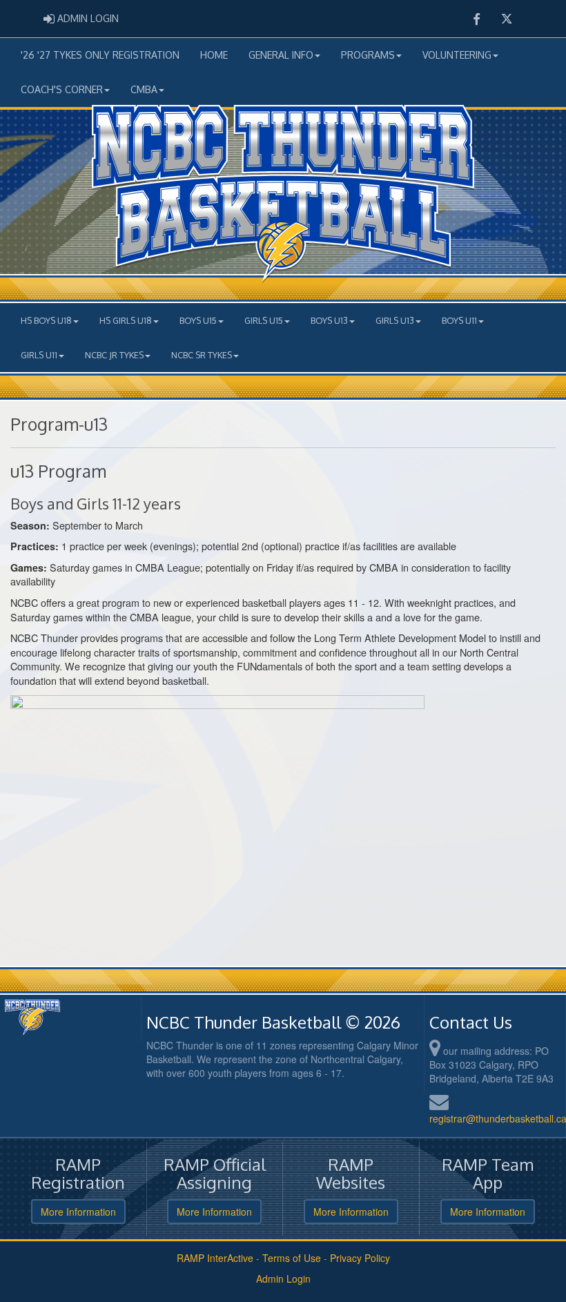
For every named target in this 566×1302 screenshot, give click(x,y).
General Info (280, 55)
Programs (368, 55)
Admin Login (283, 1278)
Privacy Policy (360, 1258)
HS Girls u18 (125, 320)
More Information (78, 1211)
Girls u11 (39, 354)
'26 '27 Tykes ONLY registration (100, 55)
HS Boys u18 (46, 320)
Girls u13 (394, 320)
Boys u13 (329, 320)
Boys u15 (198, 320)
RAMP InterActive (215, 1258)
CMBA (143, 89)
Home (214, 55)
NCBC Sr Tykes (201, 354)
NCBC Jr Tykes (114, 354)
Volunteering (456, 55)
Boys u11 (459, 320)
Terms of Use (291, 1258)
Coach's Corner (62, 89)
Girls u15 (263, 320)
